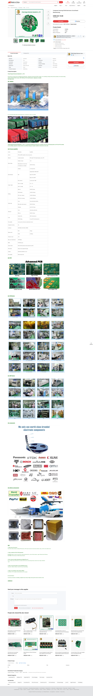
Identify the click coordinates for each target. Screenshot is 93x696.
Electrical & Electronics (14, 7)
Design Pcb (19, 682)
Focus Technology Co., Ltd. (39, 691)
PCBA (24, 7)
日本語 (58, 689)
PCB (47, 665)
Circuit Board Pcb (27, 682)
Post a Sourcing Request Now (37, 608)
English (21, 689)
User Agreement (52, 691)
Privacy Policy (62, 691)
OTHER (9, 665)
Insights (74, 688)
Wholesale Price (48, 688)
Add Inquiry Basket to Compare (29, 45)
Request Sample (73, 24)
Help (66, 5)
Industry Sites (53, 688)
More (9, 684)
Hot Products (20, 688)
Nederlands (48, 689)
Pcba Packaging (34, 677)
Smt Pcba (27, 7)
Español (25, 689)
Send (16, 607)
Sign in (84, 2)
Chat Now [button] (78, 21)
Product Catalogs (23, 662)
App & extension (72, 5)
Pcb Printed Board (52, 682)
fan (8, 667)
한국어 (55, 689)
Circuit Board (20, 7)
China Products (25, 688)
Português (28, 689)
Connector (67, 665)
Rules (84, 5)
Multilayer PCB (19, 677)
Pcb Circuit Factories (12, 682)
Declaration (57, 691)
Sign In (54, 48)
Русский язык (37, 689)
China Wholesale (42, 688)
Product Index (65, 688)
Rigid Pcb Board (73, 682)
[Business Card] (83, 57)
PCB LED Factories (35, 682)
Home (9, 7)
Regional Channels (59, 688)
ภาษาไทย (64, 689)
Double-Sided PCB (12, 677)
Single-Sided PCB (27, 677)
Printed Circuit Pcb (43, 682)
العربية (52, 689)
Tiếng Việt (71, 689)
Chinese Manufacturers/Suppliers (34, 688)
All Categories (11, 5)
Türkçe (67, 689)
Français (32, 689)
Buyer (61, 5)
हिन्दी (61, 689)
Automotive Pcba (49, 677)
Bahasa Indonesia (76, 689)
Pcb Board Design (60, 682)
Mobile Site (69, 688)
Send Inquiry (60, 21)
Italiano (41, 689)
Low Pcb (66, 682)
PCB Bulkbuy (80, 682)
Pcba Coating (42, 677)
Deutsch (44, 689)
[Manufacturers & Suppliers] (13, 2)
